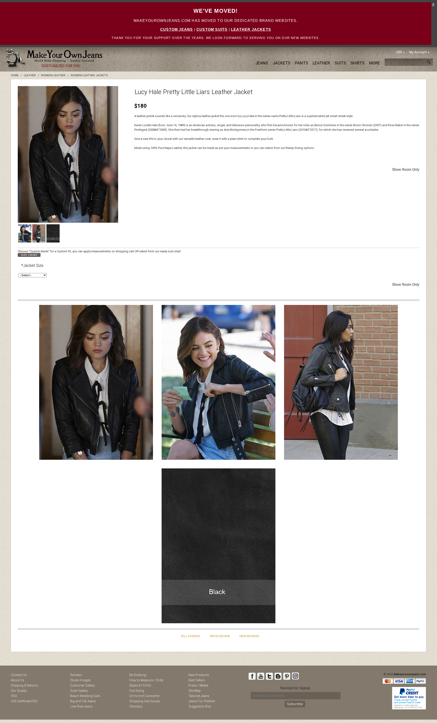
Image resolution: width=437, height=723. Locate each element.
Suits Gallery (79, 690)
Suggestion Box (199, 706)
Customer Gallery (82, 685)
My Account (418, 52)
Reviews (76, 675)
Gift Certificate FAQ (24, 701)
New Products (198, 675)
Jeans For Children (201, 701)
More (374, 63)
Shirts (358, 63)
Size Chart (29, 255)
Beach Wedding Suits (85, 696)
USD (399, 52)
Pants (301, 63)
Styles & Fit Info (140, 685)
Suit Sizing (136, 690)
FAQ (14, 696)
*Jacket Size (32, 265)
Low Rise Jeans (81, 706)
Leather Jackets (251, 29)
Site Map (194, 690)
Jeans (261, 63)
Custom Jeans (176, 29)
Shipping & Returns (24, 685)
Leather (321, 63)
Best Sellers (196, 680)
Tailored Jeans (198, 696)
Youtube (260, 676)
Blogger (278, 676)
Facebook (252, 676)
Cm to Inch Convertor (144, 696)
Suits (340, 63)
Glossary (135, 706)
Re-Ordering (137, 675)
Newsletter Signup (295, 688)
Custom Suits (211, 29)
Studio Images (80, 680)
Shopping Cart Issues (144, 701)
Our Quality (19, 690)
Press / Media (198, 685)
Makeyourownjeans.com (410, 674)
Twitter (269, 676)
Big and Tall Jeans (83, 701)
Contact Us (19, 675)
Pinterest (286, 676)
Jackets (281, 63)
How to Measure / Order (146, 680)
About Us (17, 680)
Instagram (295, 676)
